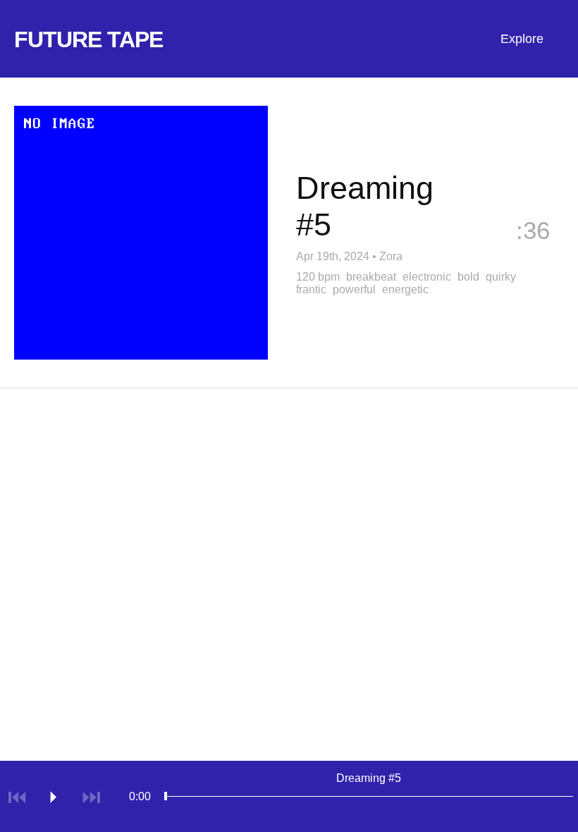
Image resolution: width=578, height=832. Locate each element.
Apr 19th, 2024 (332, 256)
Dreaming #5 (368, 778)
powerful (354, 289)
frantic (311, 289)
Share (419, 253)
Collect (525, 253)
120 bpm (318, 277)
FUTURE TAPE (88, 39)
